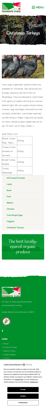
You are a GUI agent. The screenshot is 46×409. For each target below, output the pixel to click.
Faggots (10, 221)
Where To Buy (9, 351)
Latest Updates (10, 355)
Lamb (9, 184)
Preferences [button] (34, 382)
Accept (23, 389)
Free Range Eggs (15, 215)
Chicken (10, 209)
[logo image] (11, 7)
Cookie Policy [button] (19, 379)
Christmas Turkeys (15, 227)
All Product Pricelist (16, 178)
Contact (7, 358)
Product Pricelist (18, 25)
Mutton (10, 203)
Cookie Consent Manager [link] (12, 364)
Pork (9, 196)
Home (5, 26)
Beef (9, 190)
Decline (23, 396)
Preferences (23, 403)
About (6, 344)
